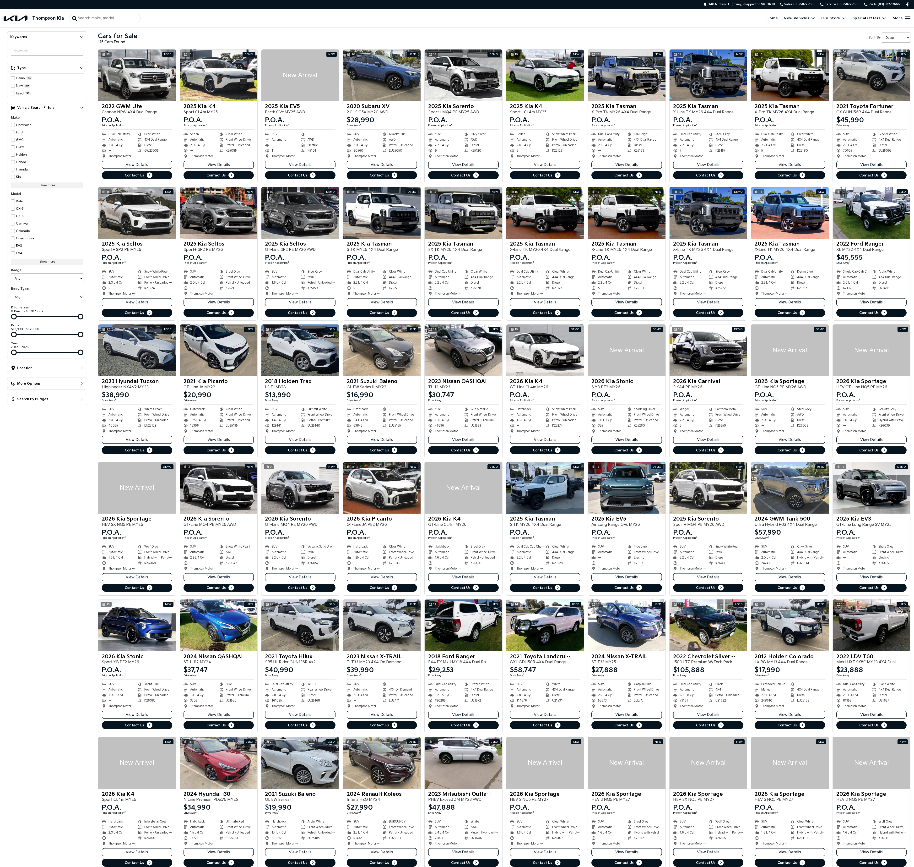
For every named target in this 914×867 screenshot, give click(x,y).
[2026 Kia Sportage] (790, 350)
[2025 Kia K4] (219, 75)
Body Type (20, 289)
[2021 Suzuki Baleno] (382, 350)
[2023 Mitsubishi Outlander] (463, 763)
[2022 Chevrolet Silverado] (708, 625)
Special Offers (867, 18)
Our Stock (831, 18)
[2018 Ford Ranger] (463, 625)
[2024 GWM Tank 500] (790, 488)
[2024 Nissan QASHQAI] (219, 625)
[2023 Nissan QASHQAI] (463, 350)
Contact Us (134, 175)
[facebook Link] (907, 4)
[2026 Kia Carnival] (708, 350)
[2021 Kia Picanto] (219, 350)
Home (772, 18)
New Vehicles (796, 18)
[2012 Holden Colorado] (790, 625)
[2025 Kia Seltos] (137, 213)
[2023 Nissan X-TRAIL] (382, 625)
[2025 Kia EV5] (300, 75)
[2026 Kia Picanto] (382, 488)
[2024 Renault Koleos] (382, 763)
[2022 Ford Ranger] (871, 213)
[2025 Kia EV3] (871, 488)
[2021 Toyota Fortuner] (871, 75)
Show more (47, 185)
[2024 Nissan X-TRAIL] (626, 625)
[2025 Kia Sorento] (463, 75)
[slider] (14, 316)
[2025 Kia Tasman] (626, 75)
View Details (137, 165)
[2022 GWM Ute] (137, 75)
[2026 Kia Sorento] (219, 488)
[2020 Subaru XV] (382, 75)
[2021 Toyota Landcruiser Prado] (545, 625)
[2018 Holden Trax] (300, 350)
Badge (16, 270)
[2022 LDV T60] (871, 625)
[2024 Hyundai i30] (219, 763)
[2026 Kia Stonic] (626, 350)
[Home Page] (15, 18)
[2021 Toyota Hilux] (300, 625)
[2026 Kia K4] (545, 350)
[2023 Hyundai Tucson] (137, 350)
